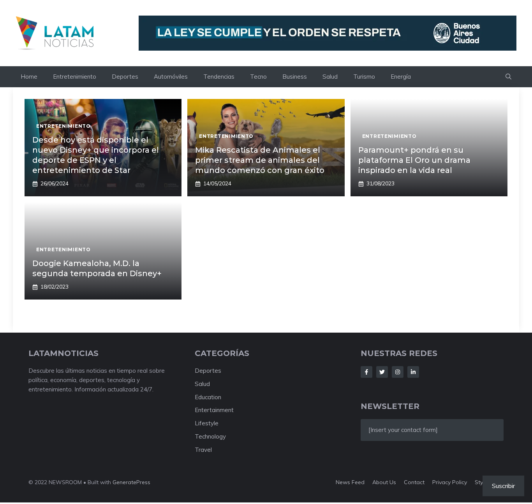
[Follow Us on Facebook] (366, 372)
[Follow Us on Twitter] (382, 372)
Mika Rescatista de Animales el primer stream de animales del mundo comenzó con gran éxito (259, 160)
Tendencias (218, 76)
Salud (330, 76)
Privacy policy (449, 482)
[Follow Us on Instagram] (397, 372)
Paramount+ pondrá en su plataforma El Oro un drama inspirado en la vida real (414, 160)
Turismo (364, 76)
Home (29, 76)
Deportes (125, 76)
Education (208, 397)
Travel (203, 449)
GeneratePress (131, 482)
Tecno (258, 76)
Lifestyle (206, 423)
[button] (508, 76)
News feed (350, 482)
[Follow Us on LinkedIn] (413, 372)
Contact (414, 482)
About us (384, 482)
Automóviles (171, 76)
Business (294, 76)
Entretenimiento (74, 76)
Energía (401, 76)
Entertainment (214, 410)
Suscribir (503, 486)
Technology (210, 436)
